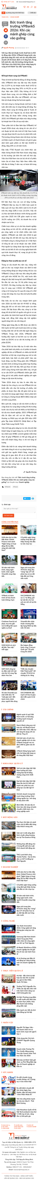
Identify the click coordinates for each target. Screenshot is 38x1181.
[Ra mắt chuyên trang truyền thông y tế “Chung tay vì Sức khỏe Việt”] (9, 1080)
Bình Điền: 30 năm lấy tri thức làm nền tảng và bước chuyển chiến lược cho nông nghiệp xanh (26, 808)
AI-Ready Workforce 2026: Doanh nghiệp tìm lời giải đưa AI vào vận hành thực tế (26, 951)
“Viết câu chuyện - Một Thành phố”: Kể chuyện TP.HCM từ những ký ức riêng (28, 672)
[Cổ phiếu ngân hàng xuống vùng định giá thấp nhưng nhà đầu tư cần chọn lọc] (9, 888)
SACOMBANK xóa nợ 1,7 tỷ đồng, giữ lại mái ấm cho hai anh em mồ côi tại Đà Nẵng (28, 600)
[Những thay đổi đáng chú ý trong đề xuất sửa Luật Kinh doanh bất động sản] (9, 847)
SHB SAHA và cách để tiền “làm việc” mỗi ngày (9, 647)
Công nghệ (9, 921)
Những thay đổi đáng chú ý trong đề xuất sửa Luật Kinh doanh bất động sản (26, 846)
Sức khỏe (8, 1072)
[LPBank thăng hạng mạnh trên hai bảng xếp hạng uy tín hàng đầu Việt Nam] (9, 754)
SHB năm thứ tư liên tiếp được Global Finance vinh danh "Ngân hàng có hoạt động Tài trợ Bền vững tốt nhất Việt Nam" (9, 544)
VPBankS (7, 487)
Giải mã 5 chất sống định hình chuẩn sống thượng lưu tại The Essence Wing (26, 835)
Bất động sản (10, 817)
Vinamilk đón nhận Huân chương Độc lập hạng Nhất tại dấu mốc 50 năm (28, 625)
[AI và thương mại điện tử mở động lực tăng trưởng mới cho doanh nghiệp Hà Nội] (9, 961)
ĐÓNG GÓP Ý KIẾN (27, 1176)
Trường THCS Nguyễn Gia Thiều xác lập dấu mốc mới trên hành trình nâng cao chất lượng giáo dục (26, 990)
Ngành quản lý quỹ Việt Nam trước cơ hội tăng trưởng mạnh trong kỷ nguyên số (25, 718)
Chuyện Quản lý (19, 1125)
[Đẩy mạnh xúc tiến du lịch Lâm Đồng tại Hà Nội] (9, 1013)
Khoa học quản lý (13, 763)
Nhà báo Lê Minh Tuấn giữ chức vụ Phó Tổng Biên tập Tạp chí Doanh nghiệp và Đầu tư (26, 1063)
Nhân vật (8, 1023)
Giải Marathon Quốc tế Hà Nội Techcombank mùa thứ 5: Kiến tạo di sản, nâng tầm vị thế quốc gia (26, 1113)
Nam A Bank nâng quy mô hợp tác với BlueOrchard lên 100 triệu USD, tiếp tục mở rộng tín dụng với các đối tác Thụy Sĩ (26, 729)
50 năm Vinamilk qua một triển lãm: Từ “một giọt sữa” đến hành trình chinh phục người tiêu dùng (9, 697)
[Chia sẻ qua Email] (6, 43)
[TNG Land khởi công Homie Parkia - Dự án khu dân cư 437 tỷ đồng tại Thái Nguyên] (9, 857)
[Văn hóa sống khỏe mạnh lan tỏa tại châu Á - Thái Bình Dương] (9, 1102)
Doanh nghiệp (10, 867)
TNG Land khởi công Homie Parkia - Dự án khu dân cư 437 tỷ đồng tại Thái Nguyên (26, 858)
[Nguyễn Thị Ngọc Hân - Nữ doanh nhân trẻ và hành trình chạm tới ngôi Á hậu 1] (9, 1030)
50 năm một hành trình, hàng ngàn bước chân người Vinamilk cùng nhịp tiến (9, 572)
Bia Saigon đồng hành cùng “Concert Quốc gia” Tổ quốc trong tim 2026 (28, 648)
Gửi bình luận (8, 515)
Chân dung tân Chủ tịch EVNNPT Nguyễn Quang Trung (26, 1040)
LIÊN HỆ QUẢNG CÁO (11, 1178)
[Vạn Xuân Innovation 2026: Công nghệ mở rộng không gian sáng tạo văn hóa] (9, 929)
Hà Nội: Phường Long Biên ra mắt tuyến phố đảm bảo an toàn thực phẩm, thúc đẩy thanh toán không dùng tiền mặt (26, 1001)
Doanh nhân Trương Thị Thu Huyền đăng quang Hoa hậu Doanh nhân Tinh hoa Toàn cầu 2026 (26, 1052)
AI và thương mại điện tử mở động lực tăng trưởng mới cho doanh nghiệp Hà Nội (26, 962)
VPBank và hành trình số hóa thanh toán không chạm (8, 598)
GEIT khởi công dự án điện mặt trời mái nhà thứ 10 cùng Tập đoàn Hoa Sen (9, 672)
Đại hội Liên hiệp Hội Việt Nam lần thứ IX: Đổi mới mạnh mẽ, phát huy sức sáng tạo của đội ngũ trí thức (26, 785)
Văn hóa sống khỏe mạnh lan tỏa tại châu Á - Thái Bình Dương (26, 1101)
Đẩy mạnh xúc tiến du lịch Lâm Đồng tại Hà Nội (26, 1011)
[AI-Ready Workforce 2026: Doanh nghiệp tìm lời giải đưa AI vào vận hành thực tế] (9, 950)
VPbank (15, 487)
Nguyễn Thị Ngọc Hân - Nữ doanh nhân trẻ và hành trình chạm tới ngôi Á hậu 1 (26, 1031)
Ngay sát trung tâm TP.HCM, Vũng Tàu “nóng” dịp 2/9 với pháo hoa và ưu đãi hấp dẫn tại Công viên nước (28, 573)
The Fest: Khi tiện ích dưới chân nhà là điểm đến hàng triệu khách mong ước (26, 824)
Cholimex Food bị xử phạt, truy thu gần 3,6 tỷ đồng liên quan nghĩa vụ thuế (9, 625)
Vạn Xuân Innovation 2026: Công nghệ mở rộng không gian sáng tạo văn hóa (26, 929)
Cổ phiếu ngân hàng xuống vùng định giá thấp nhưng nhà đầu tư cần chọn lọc (28, 541)
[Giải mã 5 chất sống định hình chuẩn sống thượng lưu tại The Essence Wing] (9, 836)
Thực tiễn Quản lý (13, 971)
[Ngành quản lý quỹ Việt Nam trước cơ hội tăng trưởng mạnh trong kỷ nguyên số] (9, 717)
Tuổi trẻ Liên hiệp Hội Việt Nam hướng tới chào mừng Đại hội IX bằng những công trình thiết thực (26, 772)
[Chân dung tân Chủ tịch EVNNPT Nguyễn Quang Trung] (9, 1041)
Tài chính (8, 709)
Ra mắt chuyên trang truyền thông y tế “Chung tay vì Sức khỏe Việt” (26, 1079)
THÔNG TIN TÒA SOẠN (11, 1176)
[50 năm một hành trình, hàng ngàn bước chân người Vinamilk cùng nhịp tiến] (9, 898)
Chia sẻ (28, 498)
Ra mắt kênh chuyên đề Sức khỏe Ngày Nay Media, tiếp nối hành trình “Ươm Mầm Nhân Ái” (26, 1091)
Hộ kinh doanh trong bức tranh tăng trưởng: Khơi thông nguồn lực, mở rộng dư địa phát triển (26, 797)
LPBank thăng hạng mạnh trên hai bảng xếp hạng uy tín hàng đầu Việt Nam (26, 753)
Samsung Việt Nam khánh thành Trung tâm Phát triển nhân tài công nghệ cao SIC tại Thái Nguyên (26, 940)
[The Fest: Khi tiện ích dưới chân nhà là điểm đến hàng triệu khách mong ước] (9, 825)
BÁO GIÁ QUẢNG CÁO (27, 1178)
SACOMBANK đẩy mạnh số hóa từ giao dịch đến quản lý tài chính (28, 696)
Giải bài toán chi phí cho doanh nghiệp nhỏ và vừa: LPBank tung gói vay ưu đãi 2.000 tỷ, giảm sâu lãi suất (26, 742)
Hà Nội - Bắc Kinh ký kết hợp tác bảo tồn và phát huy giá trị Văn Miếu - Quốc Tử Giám (26, 979)
